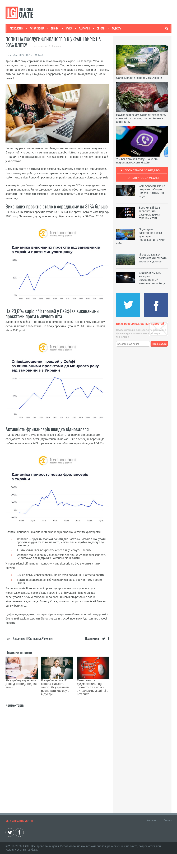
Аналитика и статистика (27, 638)
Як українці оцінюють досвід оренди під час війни (21, 684)
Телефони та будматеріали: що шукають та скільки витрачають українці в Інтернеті (93, 687)
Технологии (16, 28)
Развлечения (37, 28)
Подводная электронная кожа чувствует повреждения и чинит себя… (141, 236)
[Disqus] (57, 754)
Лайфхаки (84, 28)
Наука (69, 28)
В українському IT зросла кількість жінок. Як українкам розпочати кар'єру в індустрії (55, 687)
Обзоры (101, 28)
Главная (57, 46)
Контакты (151, 820)
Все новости (40, 46)
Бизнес (55, 28)
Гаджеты (117, 28)
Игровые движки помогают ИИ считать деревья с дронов (152, 258)
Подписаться (159, 343)
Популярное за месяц (142, 177)
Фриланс (47, 638)
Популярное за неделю (142, 170)
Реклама (167, 820)
